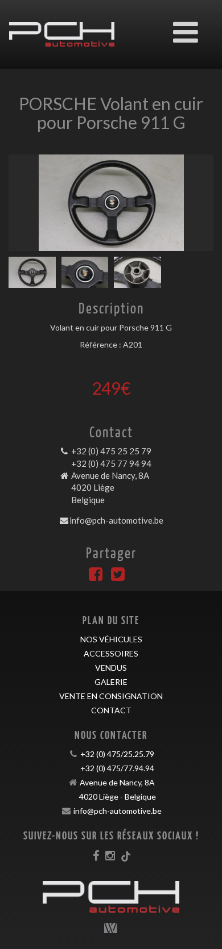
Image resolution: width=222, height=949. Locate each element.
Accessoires (111, 653)
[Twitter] (118, 577)
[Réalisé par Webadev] (111, 928)
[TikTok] (126, 855)
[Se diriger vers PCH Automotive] (61, 26)
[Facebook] (95, 577)
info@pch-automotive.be (116, 520)
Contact (111, 710)
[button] (24, 202)
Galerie (111, 682)
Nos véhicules (111, 639)
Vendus (111, 667)
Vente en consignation (111, 696)
